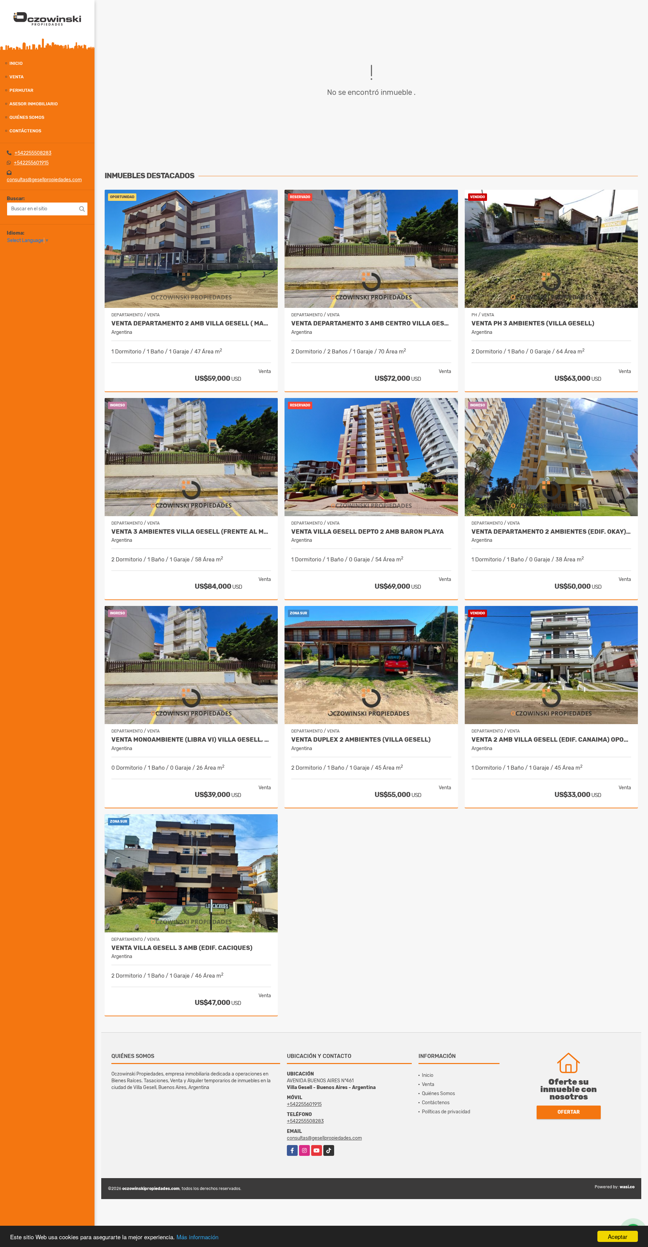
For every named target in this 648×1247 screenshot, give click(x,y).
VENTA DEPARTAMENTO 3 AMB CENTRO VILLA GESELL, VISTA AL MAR (371, 323)
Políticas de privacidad (446, 1112)
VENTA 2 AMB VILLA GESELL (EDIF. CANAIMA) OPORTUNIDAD (551, 739)
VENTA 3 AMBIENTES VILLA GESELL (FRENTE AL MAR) (191, 531)
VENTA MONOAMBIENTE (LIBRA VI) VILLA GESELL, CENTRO (191, 739)
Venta (16, 76)
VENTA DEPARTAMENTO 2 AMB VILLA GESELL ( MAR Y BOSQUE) (191, 323)
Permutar (21, 90)
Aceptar (617, 1236)
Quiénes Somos (26, 117)
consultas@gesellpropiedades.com (44, 180)
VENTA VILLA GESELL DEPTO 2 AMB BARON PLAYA (367, 531)
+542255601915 (31, 163)
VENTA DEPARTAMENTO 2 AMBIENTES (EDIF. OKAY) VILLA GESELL (551, 531)
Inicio (16, 63)
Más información (197, 1236)
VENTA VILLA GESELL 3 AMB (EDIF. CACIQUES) (181, 948)
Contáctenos (25, 130)
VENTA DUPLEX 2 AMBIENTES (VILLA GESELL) (361, 739)
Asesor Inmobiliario (33, 103)
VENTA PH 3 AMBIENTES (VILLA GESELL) (532, 323)
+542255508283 (33, 153)
